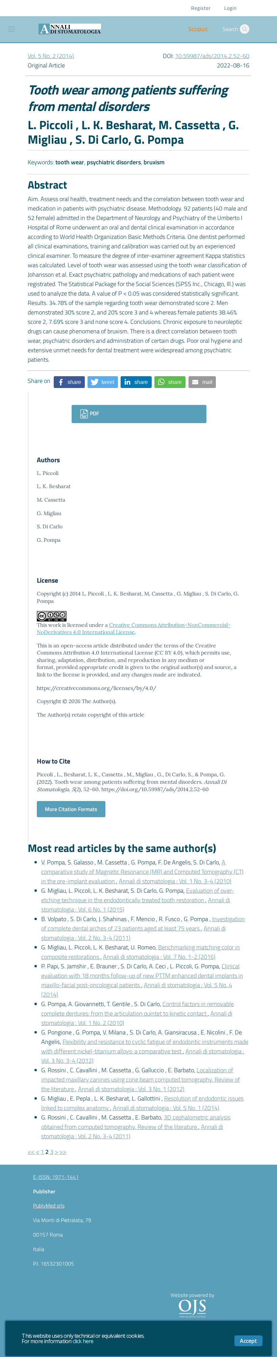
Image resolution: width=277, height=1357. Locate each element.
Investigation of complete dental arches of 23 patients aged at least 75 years (143, 923)
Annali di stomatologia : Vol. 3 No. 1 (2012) (131, 1088)
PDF (94, 413)
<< (31, 1151)
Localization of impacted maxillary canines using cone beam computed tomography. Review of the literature (140, 1079)
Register (201, 7)
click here (83, 1341)
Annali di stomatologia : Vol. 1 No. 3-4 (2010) (175, 881)
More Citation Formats (71, 809)
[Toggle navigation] (11, 29)
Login (230, 7)
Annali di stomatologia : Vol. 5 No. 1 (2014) (166, 1107)
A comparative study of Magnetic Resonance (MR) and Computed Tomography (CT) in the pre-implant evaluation (142, 872)
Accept (248, 1341)
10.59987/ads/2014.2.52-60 (212, 55)
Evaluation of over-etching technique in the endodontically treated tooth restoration (137, 895)
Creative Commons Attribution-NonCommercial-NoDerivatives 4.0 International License (133, 628)
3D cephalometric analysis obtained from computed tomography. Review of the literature (135, 1122)
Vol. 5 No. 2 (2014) (51, 55)
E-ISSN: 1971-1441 (56, 1177)
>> (62, 1151)
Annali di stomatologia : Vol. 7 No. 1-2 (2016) (159, 956)
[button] (244, 29)
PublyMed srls (49, 1205)
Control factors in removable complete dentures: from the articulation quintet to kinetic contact (137, 1008)
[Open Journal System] (192, 1308)
